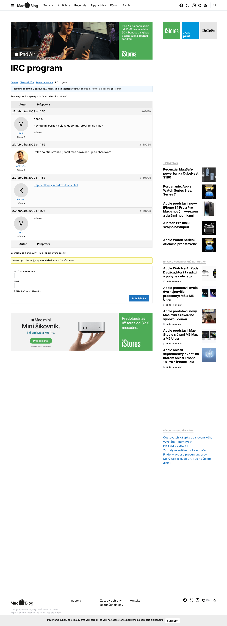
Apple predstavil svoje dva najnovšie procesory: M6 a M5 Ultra (180, 294)
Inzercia (76, 600)
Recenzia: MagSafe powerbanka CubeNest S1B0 (180, 173)
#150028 (145, 211)
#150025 (145, 177)
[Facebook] (181, 5)
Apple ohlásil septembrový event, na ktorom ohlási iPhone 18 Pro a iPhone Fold (181, 356)
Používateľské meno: (24, 271)
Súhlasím (172, 620)
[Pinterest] (199, 5)
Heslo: (17, 281)
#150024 (145, 144)
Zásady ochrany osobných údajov (111, 603)
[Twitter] (187, 5)
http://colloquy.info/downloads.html (56, 185)
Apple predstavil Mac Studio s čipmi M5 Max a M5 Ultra (180, 334)
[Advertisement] (189, 99)
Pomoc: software (44, 82)
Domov (14, 82)
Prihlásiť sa (139, 298)
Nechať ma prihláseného (29, 291)
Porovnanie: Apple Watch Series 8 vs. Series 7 (177, 190)
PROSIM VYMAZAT (175, 446)
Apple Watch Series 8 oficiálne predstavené (180, 242)
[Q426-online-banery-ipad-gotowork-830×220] (82, 40)
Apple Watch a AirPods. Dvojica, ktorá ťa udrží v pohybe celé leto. (181, 272)
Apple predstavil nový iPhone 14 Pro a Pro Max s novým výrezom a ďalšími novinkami (180, 209)
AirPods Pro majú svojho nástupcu (176, 225)
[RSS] (205, 5)
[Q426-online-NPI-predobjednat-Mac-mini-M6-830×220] (82, 331)
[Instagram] (194, 5)
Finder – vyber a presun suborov (185, 454)
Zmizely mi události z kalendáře (184, 450)
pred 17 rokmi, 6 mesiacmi (97, 88)
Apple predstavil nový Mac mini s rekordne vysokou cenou (180, 315)
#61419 (146, 111)
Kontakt (135, 600)
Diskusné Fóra (27, 82)
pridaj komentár (173, 281)
